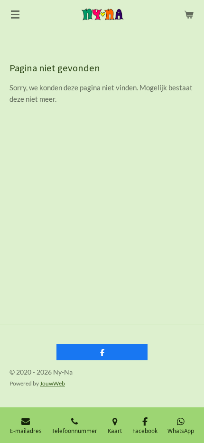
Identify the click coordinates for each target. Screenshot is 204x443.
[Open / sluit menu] (15, 14)
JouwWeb (52, 383)
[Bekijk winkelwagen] (188, 14)
